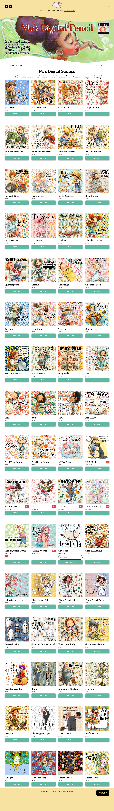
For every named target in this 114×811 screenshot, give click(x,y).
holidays (86, 78)
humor (103, 76)
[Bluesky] (10, 6)
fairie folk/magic (97, 78)
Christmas (62, 78)
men (31, 78)
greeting (75, 76)
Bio (57, 10)
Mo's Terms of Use (15, 65)
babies (24, 76)
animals (95, 76)
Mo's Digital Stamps (69, 10)
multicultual (65, 76)
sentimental (54, 76)
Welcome (41, 10)
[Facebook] (6, 6)
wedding (45, 78)
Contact (60, 10)
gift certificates (42, 76)
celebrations (85, 76)
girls (69, 78)
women (24, 78)
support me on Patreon (103, 792)
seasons (16, 78)
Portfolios (48, 10)
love (38, 78)
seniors (32, 76)
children (77, 78)
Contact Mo (99, 65)
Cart (108, 6)
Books (53, 10)
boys (53, 78)
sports (16, 76)
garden (9, 76)
